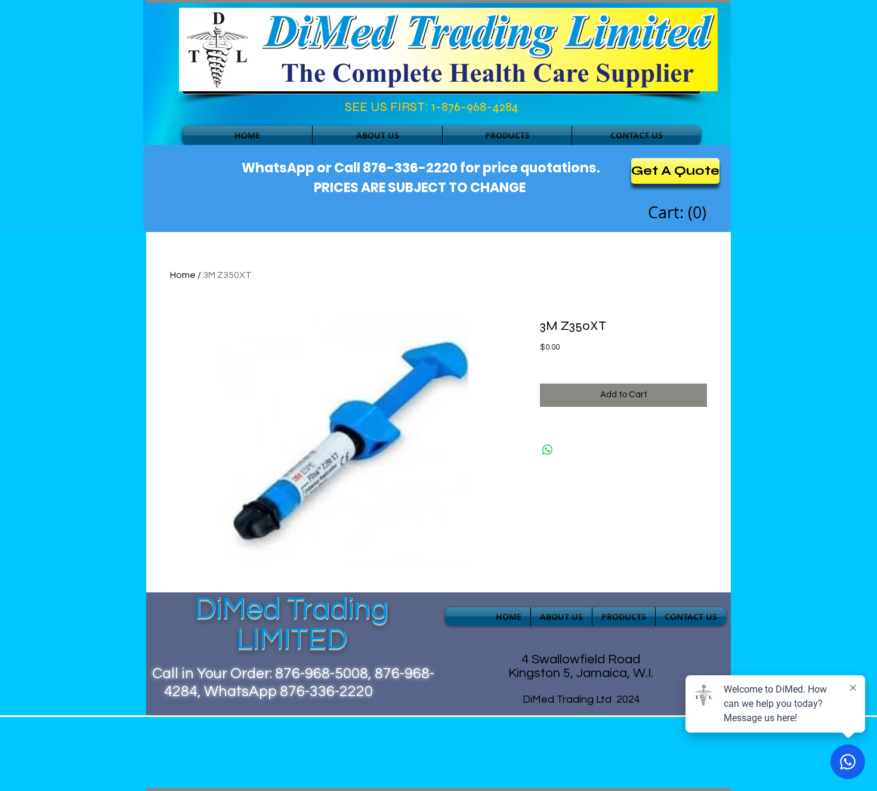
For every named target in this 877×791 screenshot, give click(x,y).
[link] (679, 213)
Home (183, 275)
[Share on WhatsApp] (548, 450)
